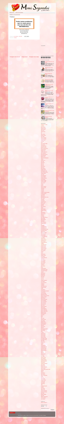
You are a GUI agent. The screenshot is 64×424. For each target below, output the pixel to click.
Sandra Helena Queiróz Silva (45, 369)
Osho (42, 331)
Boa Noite (42, 161)
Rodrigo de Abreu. (44, 359)
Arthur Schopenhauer (44, 148)
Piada (42, 344)
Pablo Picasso (43, 333)
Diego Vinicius (43, 213)
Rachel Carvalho (43, 349)
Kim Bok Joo (43, 275)
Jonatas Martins (43, 268)
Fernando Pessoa (44, 230)
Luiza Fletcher (43, 292)
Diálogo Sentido (43, 210)
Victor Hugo (43, 388)
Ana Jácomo (43, 144)
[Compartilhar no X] (26, 36)
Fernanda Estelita (44, 226)
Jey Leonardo (43, 262)
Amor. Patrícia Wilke (44, 143)
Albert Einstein (43, 129)
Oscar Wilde (43, 330)
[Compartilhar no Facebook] (27, 36)
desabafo (42, 204)
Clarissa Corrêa (43, 187)
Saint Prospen (43, 368)
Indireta (42, 251)
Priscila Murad (43, 345)
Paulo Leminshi (43, 337)
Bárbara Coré (43, 156)
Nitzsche (42, 327)
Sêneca (42, 371)
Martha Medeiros (43, 308)
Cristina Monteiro (43, 193)
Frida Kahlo (43, 237)
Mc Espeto (42, 314)
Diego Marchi (43, 212)
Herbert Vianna (43, 249)
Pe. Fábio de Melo (44, 339)
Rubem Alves (43, 365)
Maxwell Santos (43, 313)
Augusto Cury (43, 150)
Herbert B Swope (43, 248)
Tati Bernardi (43, 381)
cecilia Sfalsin (43, 179)
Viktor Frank (43, 389)
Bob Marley (43, 162)
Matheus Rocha (43, 312)
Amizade (42, 141)
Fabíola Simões (43, 223)
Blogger (44, 415)
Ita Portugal (43, 256)
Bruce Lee (42, 167)
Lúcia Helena (43, 289)
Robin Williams (43, 358)
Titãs (41, 384)
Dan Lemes (43, 198)
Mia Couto (42, 318)
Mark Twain (43, 305)
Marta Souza (43, 307)
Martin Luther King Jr (44, 311)
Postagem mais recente (15, 56)
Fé (41, 224)
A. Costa (42, 125)
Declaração (43, 200)
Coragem (42, 191)
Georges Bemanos (44, 242)
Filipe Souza (43, 231)
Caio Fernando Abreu (44, 172)
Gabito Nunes (43, 238)
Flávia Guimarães (44, 232)
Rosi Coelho (43, 364)
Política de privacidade (19, 12)
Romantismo (43, 362)
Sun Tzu (42, 377)
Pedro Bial (42, 340)
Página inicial (12, 12)
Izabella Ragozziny (44, 257)
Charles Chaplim (43, 180)
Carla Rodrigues (43, 175)
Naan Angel (43, 320)
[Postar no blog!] (25, 36)
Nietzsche (42, 325)
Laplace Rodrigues (44, 280)
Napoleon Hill (43, 321)
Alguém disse (43, 131)
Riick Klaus (42, 356)
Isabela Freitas (43, 255)
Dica (41, 211)
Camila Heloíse (43, 173)
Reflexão (42, 352)
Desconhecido (43, 206)
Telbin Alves (43, 383)
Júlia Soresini (43, 273)
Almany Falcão (43, 135)
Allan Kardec (43, 134)
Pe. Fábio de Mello (44, 338)
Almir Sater (42, 136)
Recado (42, 351)
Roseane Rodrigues (44, 363)
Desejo (42, 207)
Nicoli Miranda (43, 324)
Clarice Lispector (43, 186)
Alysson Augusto (43, 137)
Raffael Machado (43, 350)
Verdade (15, 37)
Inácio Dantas (43, 250)
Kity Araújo (42, 276)
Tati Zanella (43, 382)
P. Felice (42, 332)
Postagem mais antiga (34, 56)
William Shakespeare (44, 396)
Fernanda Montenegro (44, 229)
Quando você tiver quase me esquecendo (49, 90)
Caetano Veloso (43, 169)
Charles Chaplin (43, 181)
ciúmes (42, 185)
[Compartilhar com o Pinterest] (28, 36)
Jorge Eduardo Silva (44, 269)
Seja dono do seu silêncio (49, 79)
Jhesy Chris (43, 263)
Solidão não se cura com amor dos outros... (49, 85)
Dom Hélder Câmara (44, 217)
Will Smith (42, 395)
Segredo (42, 370)
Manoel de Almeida (44, 299)
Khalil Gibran (43, 274)
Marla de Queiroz (43, 306)
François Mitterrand (44, 236)
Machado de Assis (44, 294)
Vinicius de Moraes (44, 390)
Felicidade (42, 225)
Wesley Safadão (43, 394)
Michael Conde (43, 319)
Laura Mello (43, 281)
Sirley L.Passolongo (44, 375)
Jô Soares (42, 264)
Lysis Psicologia (43, 293)
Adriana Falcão (43, 128)
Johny (42, 267)
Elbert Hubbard (43, 219)
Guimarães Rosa (43, 244)
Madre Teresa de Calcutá (45, 295)
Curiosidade (43, 194)
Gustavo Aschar (43, 245)
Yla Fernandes (43, 397)
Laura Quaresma (43, 282)
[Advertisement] (24, 48)
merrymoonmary (35, 415)
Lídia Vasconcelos (44, 286)
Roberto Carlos (43, 357)
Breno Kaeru (43, 166)
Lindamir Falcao (43, 287)
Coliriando (42, 188)
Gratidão (42, 243)
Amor (42, 142)
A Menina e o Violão (44, 124)
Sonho (42, 376)
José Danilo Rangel (44, 270)
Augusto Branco (43, 149)
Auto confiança (43, 153)
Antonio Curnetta (43, 147)
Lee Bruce (42, 283)
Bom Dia (42, 163)
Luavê (42, 288)
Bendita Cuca (43, 160)
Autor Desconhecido (44, 154)
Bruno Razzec (43, 168)
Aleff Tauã (42, 130)
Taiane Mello (43, 378)
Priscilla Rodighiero (44, 346)
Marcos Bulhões (43, 300)
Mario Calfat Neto (44, 301)
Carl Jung (42, 174)
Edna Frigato (43, 218)
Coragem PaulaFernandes (45, 192)
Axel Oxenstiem (43, 155)
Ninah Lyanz (43, 326)
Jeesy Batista (43, 261)
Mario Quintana (43, 302)
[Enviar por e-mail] (24, 36)
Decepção (42, 199)
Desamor (42, 205)
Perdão (42, 343)
